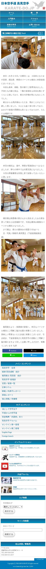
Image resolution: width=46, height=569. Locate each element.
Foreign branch (7, 436)
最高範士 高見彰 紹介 (11, 376)
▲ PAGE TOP (40, 559)
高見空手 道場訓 (9, 379)
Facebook (13, 351)
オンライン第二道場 (10, 428)
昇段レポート (7, 395)
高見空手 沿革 (8, 368)
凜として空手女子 (9, 409)
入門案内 (11, 19)
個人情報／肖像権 (9, 399)
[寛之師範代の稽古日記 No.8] (23, 68)
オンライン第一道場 (10, 425)
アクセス (34, 19)
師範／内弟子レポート (11, 391)
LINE (13, 355)
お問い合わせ (34, 25)
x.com (34, 351)
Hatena (34, 355)
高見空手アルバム (9, 421)
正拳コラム (6, 387)
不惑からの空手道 (9, 413)
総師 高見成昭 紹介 (10, 372)
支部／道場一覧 (8, 383)
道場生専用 (11, 25)
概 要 (34, 13)
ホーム (11, 13)
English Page (7, 432)
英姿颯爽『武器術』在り (12, 417)
